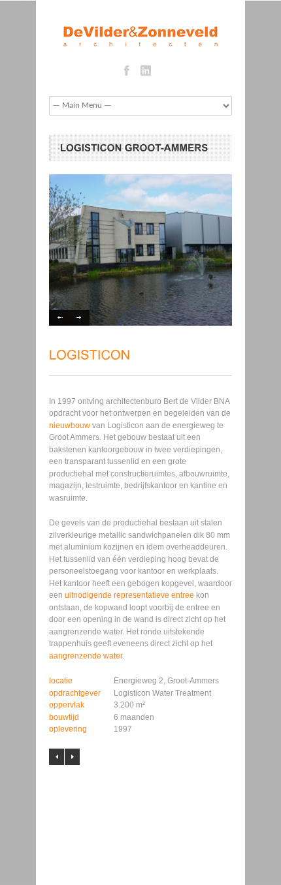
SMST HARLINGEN (56, 757)
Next (79, 318)
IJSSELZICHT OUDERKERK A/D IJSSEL (72, 757)
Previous (59, 318)
